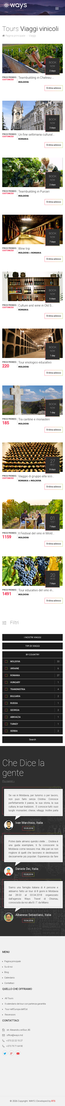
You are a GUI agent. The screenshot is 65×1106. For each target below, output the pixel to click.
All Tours (9, 998)
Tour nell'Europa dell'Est (16, 1009)
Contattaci (9, 983)
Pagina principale (15, 35)
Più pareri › (8, 781)
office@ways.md (15, 1035)
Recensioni (10, 1014)
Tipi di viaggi (32, 646)
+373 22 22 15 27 (14, 1040)
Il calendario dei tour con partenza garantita (25, 1004)
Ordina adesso (53, 88)
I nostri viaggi (32, 637)
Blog (6, 972)
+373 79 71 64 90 (14, 1046)
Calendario (9, 977)
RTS (53, 1101)
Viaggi (32, 35)
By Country (32, 654)
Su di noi (8, 967)
